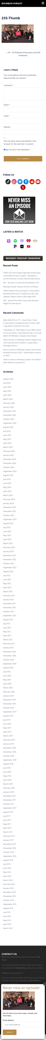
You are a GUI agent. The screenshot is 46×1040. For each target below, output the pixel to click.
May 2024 (7, 487)
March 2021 (8, 639)
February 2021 (9, 643)
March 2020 (8, 688)
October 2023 (8, 515)
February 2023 (9, 547)
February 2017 (9, 836)
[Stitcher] (23, 246)
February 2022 (9, 595)
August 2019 (8, 716)
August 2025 (8, 427)
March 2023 (8, 543)
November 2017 (9, 800)
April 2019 (7, 732)
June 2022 (7, 579)
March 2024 (8, 495)
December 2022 (9, 555)
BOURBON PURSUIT (12, 3)
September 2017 (9, 808)
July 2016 (6, 864)
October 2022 (8, 563)
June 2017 (7, 820)
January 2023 (8, 551)
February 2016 (9, 884)
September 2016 (9, 856)
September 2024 (9, 471)
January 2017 (8, 840)
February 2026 (9, 403)
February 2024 (9, 499)
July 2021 (6, 623)
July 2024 (6, 479)
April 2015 (7, 924)
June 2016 (7, 868)
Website (7, 127)
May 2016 (7, 872)
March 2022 (8, 591)
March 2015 (8, 928)
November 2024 (9, 463)
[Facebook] (26, 181)
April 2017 (7, 828)
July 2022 (6, 575)
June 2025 (7, 435)
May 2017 (7, 824)
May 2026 (7, 391)
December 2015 (9, 892)
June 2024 (7, 483)
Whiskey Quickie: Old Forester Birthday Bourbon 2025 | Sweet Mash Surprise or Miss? (22, 352)
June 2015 (7, 916)
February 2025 (9, 451)
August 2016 (8, 860)
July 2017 (6, 816)
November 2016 (9, 848)
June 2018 (7, 772)
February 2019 (9, 740)
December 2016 (9, 844)
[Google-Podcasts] (36, 241)
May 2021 (7, 631)
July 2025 (6, 431)
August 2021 (8, 619)
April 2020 (7, 684)
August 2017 (8, 812)
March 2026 (8, 399)
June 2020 (7, 675)
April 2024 (7, 491)
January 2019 (8, 744)
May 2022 (7, 583)
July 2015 (6, 912)
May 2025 (7, 439)
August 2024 (8, 475)
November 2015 (9, 896)
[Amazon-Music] (23, 241)
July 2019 (6, 720)
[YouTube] (38, 181)
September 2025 (9, 423)
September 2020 (9, 664)
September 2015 (9, 904)
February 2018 (9, 788)
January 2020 (8, 696)
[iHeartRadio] (29, 241)
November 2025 (9, 415)
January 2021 (8, 647)
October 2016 (8, 852)
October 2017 (8, 804)
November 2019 (9, 704)
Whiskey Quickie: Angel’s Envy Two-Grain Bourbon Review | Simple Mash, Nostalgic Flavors (22, 343)
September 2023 (9, 519)
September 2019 (9, 712)
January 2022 (8, 599)
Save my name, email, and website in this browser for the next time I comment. (20, 142)
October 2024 (8, 467)
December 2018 (9, 748)
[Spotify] (16, 241)
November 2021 (9, 607)
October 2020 (8, 660)
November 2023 (9, 511)
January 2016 (8, 888)
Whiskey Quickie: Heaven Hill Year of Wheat (20, 286)
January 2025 (8, 455)
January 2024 (8, 503)
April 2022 (7, 587)
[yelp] (23, 187)
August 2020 (8, 667)
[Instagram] (14, 181)
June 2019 (7, 724)
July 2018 (6, 768)
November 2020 (9, 655)
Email (6, 116)
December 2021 (9, 603)
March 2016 (8, 880)
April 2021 (7, 635)
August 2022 (8, 571)
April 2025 (7, 443)
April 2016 (7, 876)
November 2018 (9, 752)
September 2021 (9, 615)
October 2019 (8, 708)
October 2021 (8, 611)
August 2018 (8, 764)
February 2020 (9, 692)
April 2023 (7, 539)
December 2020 (9, 651)
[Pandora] (16, 246)
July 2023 (6, 527)
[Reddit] (32, 181)
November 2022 (9, 559)
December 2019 (9, 700)
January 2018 (8, 792)
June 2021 (7, 627)
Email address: (8, 1020)
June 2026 (7, 387)
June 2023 (7, 531)
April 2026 (7, 395)
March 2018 (8, 784)
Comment (8, 85)
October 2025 (8, 419)
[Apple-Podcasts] (9, 241)
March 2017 (8, 832)
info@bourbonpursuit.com (12, 973)
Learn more (33, 980)
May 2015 (7, 920)
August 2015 (8, 908)
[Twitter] (20, 181)
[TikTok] (8, 181)
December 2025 (9, 411)
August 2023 (8, 523)
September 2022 (9, 567)
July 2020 (6, 671)
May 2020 (7, 680)
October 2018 (8, 756)
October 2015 (8, 900)
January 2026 (8, 407)
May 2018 (7, 776)
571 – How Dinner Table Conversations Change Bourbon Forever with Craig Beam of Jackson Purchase (21, 323)
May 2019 (7, 728)
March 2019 (8, 736)
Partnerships (20, 968)
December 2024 (9, 459)
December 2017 (9, 796)
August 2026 (8, 379)
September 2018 (9, 760)
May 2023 (7, 535)
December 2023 (9, 507)
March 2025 (8, 447)
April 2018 (7, 780)
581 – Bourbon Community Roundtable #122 (21, 282)
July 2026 (6, 383)
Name (7, 105)
